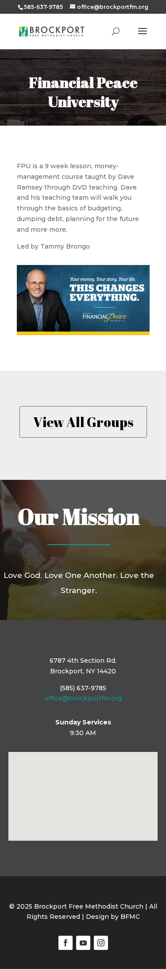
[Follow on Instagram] (101, 943)
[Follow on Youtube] (83, 943)
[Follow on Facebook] (65, 943)
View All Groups (83, 422)
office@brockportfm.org (83, 698)
